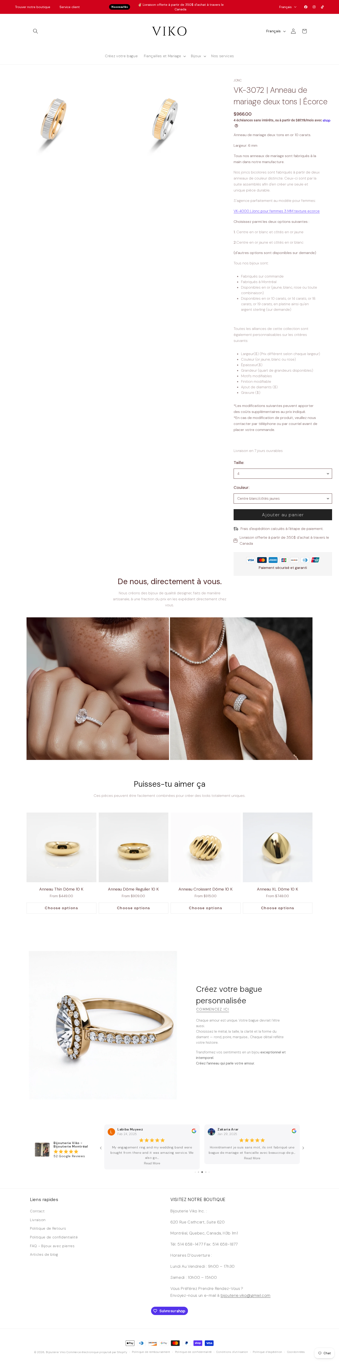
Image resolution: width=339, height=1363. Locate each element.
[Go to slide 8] (205, 1172)
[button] (35, 31)
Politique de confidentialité (54, 1237)
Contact (37, 1211)
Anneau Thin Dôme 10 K (61, 889)
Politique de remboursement (151, 1352)
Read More (152, 1163)
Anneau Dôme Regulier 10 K (133, 889)
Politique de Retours (48, 1228)
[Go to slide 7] (202, 1172)
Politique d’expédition (267, 1352)
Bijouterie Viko (56, 1352)
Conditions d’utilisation (232, 1352)
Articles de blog (44, 1254)
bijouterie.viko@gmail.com (246, 1295)
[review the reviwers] (194, 1137)
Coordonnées (296, 1352)
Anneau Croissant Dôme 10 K (205, 889)
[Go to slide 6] (198, 1172)
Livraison (38, 1220)
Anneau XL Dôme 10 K (277, 889)
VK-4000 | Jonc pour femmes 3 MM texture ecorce (277, 211)
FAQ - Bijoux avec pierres (52, 1246)
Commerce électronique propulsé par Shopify (96, 1352)
